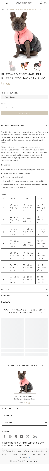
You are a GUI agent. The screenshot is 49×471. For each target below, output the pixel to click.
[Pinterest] (16, 436)
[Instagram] (10, 436)
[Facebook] (4, 436)
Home (4, 9)
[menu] (2, 3)
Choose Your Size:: (10, 93)
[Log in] (41, 3)
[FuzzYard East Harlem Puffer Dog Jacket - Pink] (24, 382)
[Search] (6, 3)
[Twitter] (28, 436)
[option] (24, 35)
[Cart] (45, 3)
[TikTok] (22, 436)
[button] (2, 66)
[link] (12, 350)
